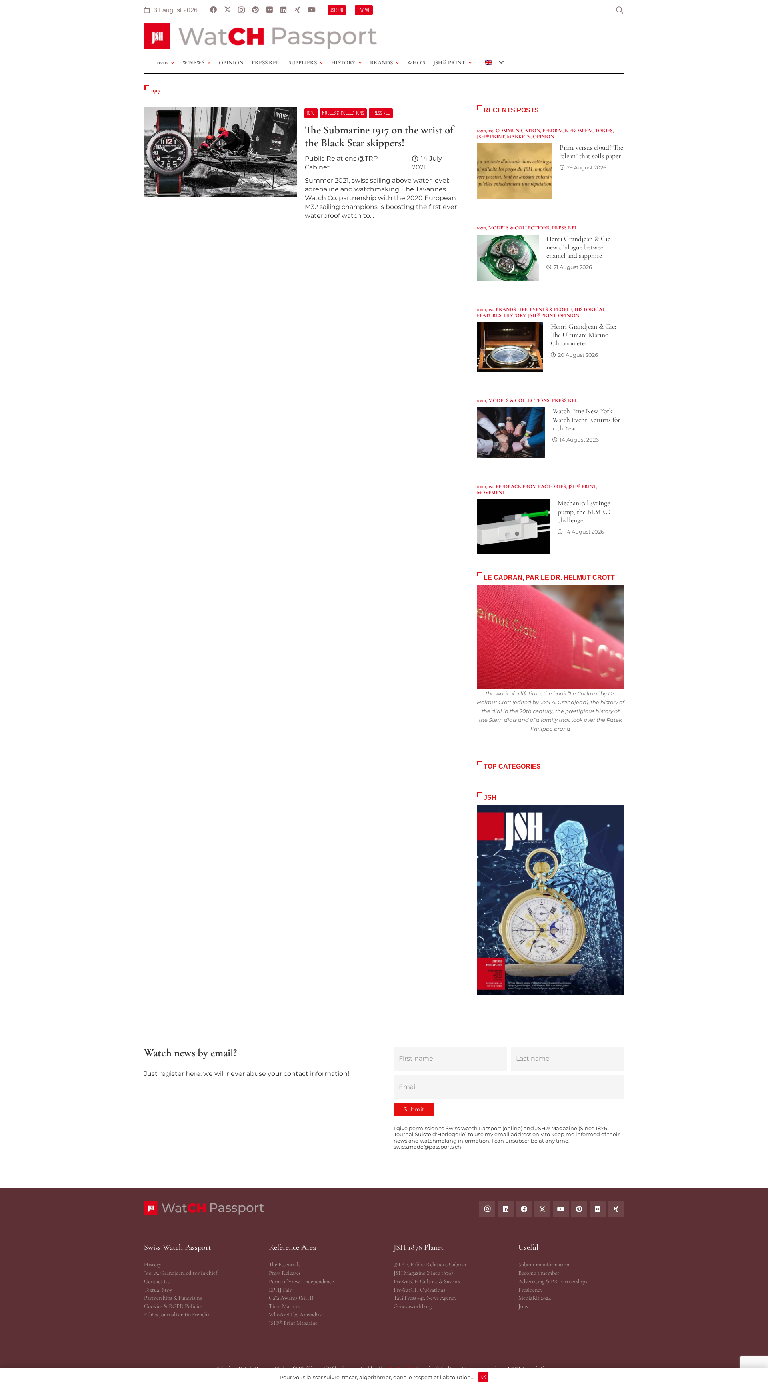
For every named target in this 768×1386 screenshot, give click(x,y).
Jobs (523, 1306)
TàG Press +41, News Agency (425, 1297)
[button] (620, 10)
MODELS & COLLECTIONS (519, 228)
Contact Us (157, 1281)
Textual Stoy (158, 1289)
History (152, 1264)
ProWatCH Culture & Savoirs (427, 1281)
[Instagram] (241, 10)
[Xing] (297, 10)
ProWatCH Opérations (419, 1289)
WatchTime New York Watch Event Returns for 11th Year (586, 419)
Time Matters (284, 1306)
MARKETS (518, 136)
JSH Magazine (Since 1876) (423, 1272)
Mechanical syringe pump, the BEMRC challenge (584, 511)
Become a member (538, 1272)
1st (490, 130)
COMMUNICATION (518, 130)
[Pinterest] (255, 10)
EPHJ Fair (280, 1289)
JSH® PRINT (490, 136)
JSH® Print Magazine (293, 1323)
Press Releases (285, 1272)
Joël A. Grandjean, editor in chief (180, 1272)
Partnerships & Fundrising (173, 1297)
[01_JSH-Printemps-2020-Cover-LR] (550, 900)
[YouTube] (311, 10)
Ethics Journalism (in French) (176, 1314)
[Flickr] (269, 10)
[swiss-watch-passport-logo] (260, 36)
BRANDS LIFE (511, 309)
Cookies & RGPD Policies (173, 1306)
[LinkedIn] (283, 10)
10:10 (481, 130)
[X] (227, 10)
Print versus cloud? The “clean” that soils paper (591, 151)
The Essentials (284, 1264)
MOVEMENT (491, 492)
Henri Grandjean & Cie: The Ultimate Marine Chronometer (583, 335)
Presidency (530, 1289)
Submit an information (543, 1264)
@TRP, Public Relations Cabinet (430, 1264)
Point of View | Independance (301, 1281)
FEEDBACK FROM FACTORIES (577, 130)
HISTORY (515, 315)
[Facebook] (213, 10)
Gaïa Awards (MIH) (291, 1297)
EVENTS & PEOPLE (551, 309)
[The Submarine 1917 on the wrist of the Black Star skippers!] (301, 167)
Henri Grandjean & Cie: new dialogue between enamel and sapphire (579, 247)
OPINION (543, 136)
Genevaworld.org (413, 1306)
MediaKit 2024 (534, 1297)
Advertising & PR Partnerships (552, 1281)
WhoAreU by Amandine (296, 1314)
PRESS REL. (565, 228)
